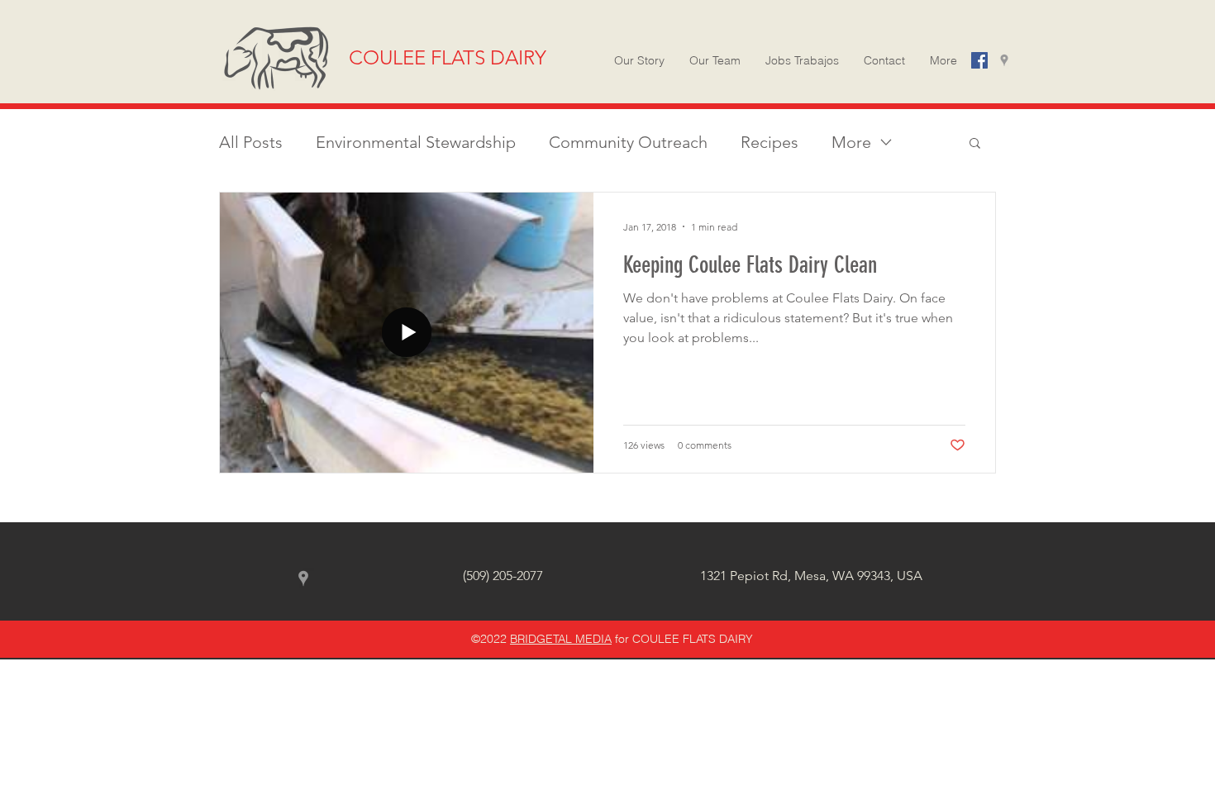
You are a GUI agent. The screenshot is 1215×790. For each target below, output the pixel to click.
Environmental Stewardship (416, 142)
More (851, 142)
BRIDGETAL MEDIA (561, 638)
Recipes (769, 142)
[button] (943, 60)
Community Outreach (628, 142)
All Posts (251, 142)
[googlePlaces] (1004, 60)
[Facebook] (979, 60)
